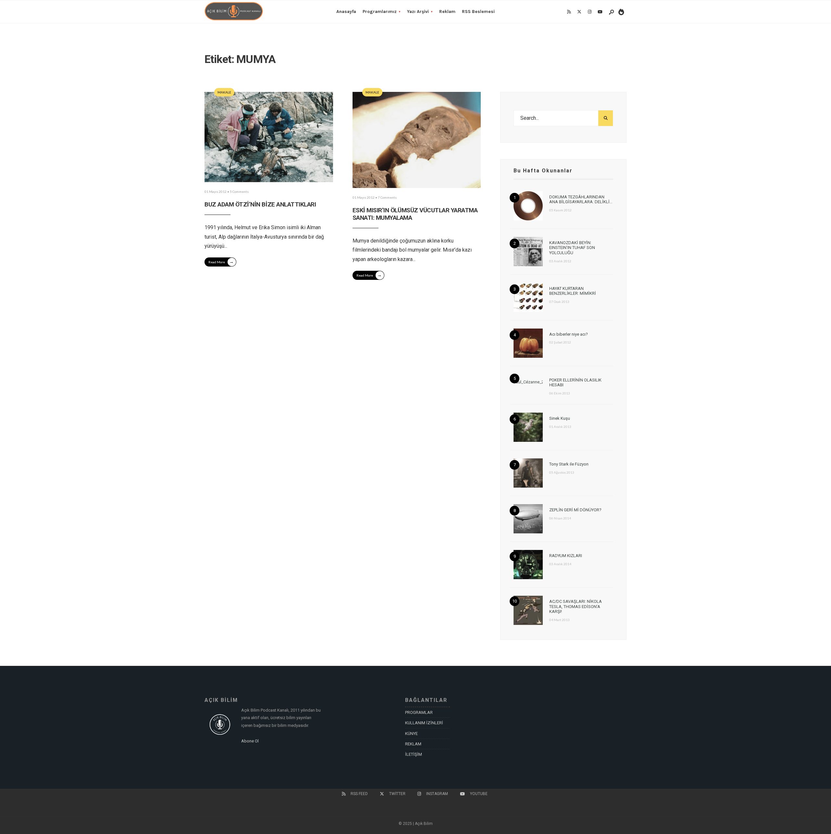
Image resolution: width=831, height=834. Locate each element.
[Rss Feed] (568, 12)
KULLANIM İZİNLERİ (424, 722)
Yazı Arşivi (418, 11)
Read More (221, 261)
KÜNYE (411, 733)
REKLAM (413, 743)
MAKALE (224, 92)
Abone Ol (250, 741)
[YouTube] (599, 12)
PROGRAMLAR (419, 712)
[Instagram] (589, 12)
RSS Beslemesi (478, 11)
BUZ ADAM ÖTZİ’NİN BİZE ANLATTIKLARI (260, 204)
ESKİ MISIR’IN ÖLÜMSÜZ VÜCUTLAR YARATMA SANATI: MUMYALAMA (415, 213)
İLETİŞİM (413, 754)
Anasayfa (346, 11)
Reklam (447, 11)
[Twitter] (579, 12)
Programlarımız (380, 11)
